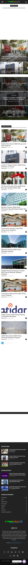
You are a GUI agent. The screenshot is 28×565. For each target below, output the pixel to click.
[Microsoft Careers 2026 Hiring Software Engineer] (14, 241)
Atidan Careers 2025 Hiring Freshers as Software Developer (13, 315)
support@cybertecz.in (17, 542)
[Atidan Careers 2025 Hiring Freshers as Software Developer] (14, 306)
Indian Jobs (4, 54)
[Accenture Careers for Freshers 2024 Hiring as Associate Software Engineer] (4, 475)
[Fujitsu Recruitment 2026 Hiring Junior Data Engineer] (14, 51)
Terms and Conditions (6, 561)
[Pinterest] (19, 552)
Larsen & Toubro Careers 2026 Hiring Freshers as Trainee (13, 166)
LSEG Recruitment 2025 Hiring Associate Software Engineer (11, 336)
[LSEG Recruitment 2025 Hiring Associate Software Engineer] (14, 327)
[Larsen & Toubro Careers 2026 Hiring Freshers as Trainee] (11, 68)
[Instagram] (8, 552)
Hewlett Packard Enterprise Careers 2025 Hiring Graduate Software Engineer (13, 272)
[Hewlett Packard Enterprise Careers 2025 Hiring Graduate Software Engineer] (14, 262)
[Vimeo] (14, 556)
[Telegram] (22, 552)
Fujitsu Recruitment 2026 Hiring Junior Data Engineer (14, 8)
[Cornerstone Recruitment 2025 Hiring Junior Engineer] (14, 285)
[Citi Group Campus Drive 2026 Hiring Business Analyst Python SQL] (14, 113)
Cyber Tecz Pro (4, 147)
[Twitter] (10, 556)
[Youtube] (17, 556)
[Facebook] (4, 552)
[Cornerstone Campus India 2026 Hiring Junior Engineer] (14, 220)
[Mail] (15, 552)
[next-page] (11, 343)
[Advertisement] (14, 23)
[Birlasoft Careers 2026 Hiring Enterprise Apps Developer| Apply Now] (14, 199)
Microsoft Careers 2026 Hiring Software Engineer (11, 250)
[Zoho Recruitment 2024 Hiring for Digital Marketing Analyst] (4, 481)
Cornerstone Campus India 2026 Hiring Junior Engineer (11, 229)
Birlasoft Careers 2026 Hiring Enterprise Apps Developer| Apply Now (14, 208)
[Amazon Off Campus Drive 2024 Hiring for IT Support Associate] (4, 488)
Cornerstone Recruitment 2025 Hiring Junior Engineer (13, 294)
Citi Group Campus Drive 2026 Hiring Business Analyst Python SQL (13, 187)
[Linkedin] (11, 552)
